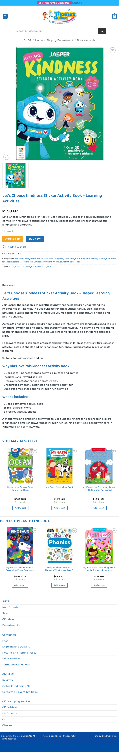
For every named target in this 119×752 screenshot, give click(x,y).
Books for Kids (86, 40)
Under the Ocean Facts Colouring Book (20, 489)
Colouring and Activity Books (90, 259)
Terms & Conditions (52, 736)
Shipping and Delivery (16, 646)
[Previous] (2, 481)
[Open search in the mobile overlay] (59, 31)
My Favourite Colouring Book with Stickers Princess (99, 569)
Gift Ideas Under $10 (44, 262)
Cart (5, 719)
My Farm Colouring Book (59, 487)
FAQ (5, 640)
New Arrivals (10, 607)
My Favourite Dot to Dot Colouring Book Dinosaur (20, 569)
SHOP (27, 40)
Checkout (8, 725)
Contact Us (9, 634)
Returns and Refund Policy (19, 652)
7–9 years (46, 267)
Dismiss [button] (77, 2)
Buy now (35, 238)
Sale (5, 613)
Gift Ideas (8, 619)
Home (39, 40)
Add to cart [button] (20, 508)
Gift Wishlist (9, 707)
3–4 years (25, 267)
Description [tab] (8, 285)
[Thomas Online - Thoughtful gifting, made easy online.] (59, 16)
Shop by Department (59, 40)
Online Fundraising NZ (16, 686)
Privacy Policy (11, 658)
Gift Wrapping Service (16, 701)
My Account (9, 713)
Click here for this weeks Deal (55, 3)
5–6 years (36, 267)
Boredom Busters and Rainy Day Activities (52, 259)
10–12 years (14, 267)
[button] (5, 16)
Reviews (7, 680)
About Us (8, 674)
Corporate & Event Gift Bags (19, 691)
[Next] (116, 481)
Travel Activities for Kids (68, 262)
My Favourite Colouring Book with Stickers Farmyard (98, 489)
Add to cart (12, 238)
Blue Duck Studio (109, 736)
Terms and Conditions (16, 664)
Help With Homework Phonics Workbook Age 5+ (59, 569)
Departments (11, 625)
